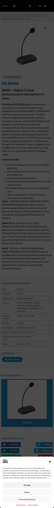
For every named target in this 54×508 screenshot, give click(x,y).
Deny (27, 492)
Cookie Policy (21, 505)
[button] (50, 461)
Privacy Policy (33, 505)
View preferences (27, 499)
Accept (27, 485)
